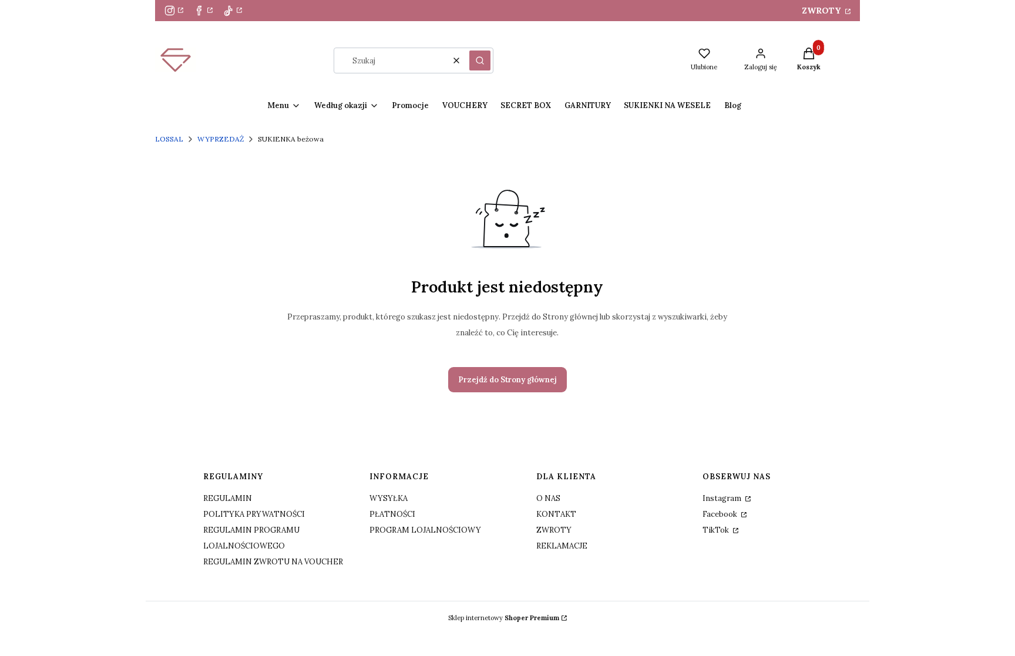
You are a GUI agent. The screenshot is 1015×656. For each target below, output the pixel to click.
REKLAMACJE (561, 546)
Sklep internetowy (503, 618)
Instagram (723, 498)
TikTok (717, 530)
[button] (479, 60)
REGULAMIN (227, 498)
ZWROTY (822, 10)
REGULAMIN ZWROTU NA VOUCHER (273, 562)
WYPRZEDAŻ (220, 138)
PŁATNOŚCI (392, 514)
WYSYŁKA (388, 498)
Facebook (721, 514)
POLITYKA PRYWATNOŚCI (254, 514)
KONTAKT (556, 514)
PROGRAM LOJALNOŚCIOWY (425, 530)
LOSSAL (169, 138)
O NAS (548, 498)
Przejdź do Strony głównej (507, 380)
